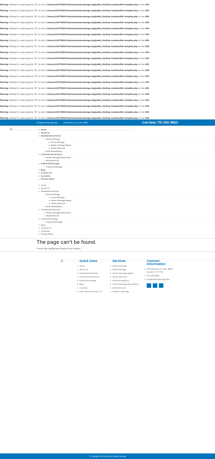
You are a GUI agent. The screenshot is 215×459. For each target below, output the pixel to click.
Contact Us (46, 173)
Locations (46, 176)
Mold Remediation (54, 151)
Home (44, 129)
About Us (45, 133)
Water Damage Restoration (58, 157)
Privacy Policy (47, 179)
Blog (43, 170)
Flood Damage (57, 142)
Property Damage (54, 167)
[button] (125, 182)
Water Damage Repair (61, 145)
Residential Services (51, 136)
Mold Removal (52, 160)
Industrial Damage (50, 163)
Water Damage (53, 139)
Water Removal (58, 148)
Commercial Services (51, 154)
